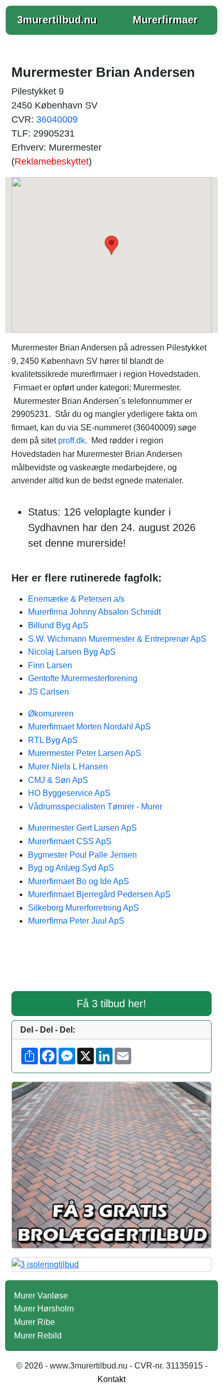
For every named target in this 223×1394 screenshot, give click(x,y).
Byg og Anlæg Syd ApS (71, 867)
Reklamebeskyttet (52, 161)
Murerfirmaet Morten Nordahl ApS (89, 726)
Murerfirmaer (165, 19)
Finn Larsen (50, 665)
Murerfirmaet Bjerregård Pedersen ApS (99, 894)
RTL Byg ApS (53, 740)
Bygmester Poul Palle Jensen (82, 854)
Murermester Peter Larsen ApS (84, 753)
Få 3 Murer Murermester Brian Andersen (111, 966)
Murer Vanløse (41, 1295)
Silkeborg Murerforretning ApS (83, 907)
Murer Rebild (38, 1335)
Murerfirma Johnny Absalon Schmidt (94, 611)
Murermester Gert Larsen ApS (82, 827)
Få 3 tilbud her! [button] (111, 1003)
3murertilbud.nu (56, 19)
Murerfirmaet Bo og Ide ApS (78, 881)
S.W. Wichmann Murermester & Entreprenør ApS (117, 638)
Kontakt (111, 1379)
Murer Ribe (34, 1322)
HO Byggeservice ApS (69, 793)
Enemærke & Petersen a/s (76, 598)
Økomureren (51, 713)
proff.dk (71, 440)
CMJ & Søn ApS (58, 780)
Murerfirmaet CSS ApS (70, 841)
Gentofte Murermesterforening (82, 678)
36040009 (57, 119)
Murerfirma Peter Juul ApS (76, 920)
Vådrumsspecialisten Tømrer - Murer (95, 806)
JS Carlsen (48, 691)
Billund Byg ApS (58, 625)
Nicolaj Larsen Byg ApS (72, 651)
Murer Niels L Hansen (68, 766)
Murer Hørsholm (44, 1308)
